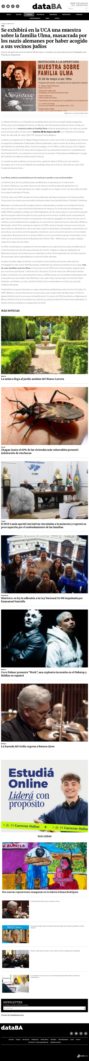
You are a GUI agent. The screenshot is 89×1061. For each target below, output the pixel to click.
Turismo (79, 14)
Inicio (9, 14)
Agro (47, 18)
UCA (72, 113)
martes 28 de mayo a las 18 (46, 132)
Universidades (35, 18)
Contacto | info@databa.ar (38, 1042)
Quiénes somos (55, 1042)
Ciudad (29, 14)
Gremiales (53, 14)
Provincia (40, 14)
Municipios (66, 14)
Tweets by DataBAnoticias (12, 1015)
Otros (56, 18)
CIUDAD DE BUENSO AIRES (81, 113)
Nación (18, 14)
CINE (69, 113)
